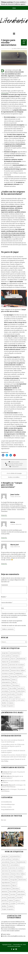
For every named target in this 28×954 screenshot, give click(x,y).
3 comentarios (14, 466)
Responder (4, 515)
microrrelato (5, 92)
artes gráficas (6, 656)
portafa (4, 697)
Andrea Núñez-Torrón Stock (20, 48)
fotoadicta (5, 676)
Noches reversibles (13, 477)
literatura (16, 685)
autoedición (5, 658)
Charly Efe (5, 661)
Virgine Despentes (8, 706)
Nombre (4, 597)
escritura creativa (8, 673)
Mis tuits (3, 820)
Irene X (14, 679)
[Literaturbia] (14, 21)
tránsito (11, 703)
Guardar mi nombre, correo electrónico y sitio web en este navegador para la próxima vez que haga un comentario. (14, 615)
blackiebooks (21, 658)
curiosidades (14, 661)
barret (13, 658)
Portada (19, 694)
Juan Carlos (14, 494)
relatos (10, 697)
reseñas (13, 700)
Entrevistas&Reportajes (8, 804)
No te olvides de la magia (14, 473)
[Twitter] (14, 949)
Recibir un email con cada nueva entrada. (14, 625)
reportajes (5, 700)
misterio (4, 688)
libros (14, 682)
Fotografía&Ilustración (7, 809)
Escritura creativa (14, 462)
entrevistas (5, 670)
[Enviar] (26, 642)
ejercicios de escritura (16, 664)
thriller (4, 703)
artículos (16, 656)
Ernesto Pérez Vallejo (18, 670)
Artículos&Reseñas (6, 802)
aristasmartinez (15, 653)
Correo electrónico (7, 602)
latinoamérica (6, 682)
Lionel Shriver (6, 685)
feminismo (18, 673)
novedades (5, 691)
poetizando (11, 694)
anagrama (5, 653)
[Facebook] (11, 949)
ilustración (22, 676)
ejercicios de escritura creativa (15, 463)
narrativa (21, 688)
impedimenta (6, 679)
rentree (17, 697)
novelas (13, 691)
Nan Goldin (12, 688)
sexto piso (20, 700)
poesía (4, 694)
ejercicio (5, 664)
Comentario (4, 585)
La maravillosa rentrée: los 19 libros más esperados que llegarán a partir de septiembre (12, 746)
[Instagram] (16, 949)
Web (2, 608)
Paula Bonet (21, 691)
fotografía (13, 676)
